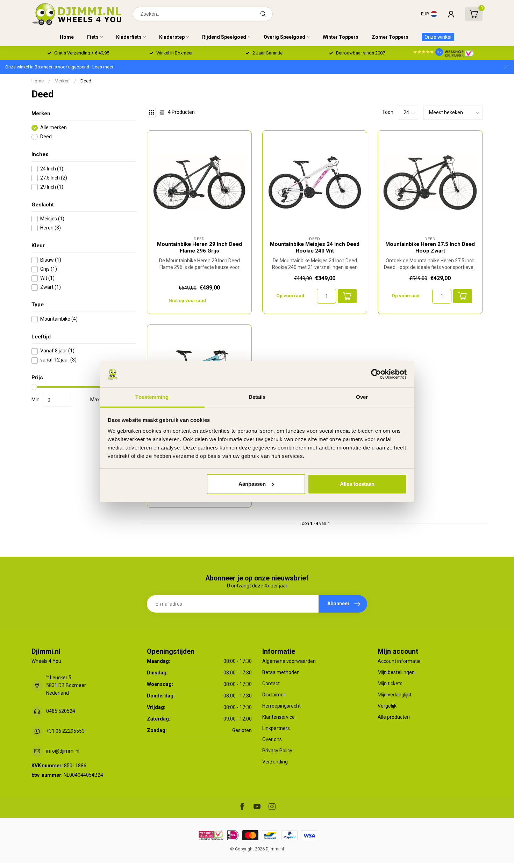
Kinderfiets (129, 37)
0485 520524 (60, 711)
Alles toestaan (357, 484)
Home (67, 37)
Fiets (93, 37)
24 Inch (51, 168)
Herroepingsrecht (281, 706)
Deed (85, 80)
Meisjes (52, 219)
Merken (62, 80)
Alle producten (394, 717)
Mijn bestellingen (396, 672)
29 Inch (51, 187)
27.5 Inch (53, 178)
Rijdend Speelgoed (224, 37)
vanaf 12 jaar (58, 360)
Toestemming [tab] (152, 397)
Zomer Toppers (390, 37)
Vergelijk (387, 706)
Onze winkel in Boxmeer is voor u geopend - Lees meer (59, 67)
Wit (47, 278)
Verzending (275, 762)
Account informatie (399, 661)
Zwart (50, 287)
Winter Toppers (340, 37)
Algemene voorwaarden (289, 661)
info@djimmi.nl (62, 751)
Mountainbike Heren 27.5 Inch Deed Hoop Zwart (430, 247)
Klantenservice (278, 717)
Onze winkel (437, 37)
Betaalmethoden (281, 672)
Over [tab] (362, 397)
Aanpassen (252, 484)
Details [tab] (257, 397)
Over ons (272, 739)
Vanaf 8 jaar (57, 351)
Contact (271, 683)
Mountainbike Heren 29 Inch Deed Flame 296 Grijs (199, 247)
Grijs (48, 269)
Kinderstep (172, 37)
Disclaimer (273, 694)
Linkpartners (276, 728)
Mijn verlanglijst (395, 694)
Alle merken (53, 128)
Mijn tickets (390, 683)
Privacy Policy (277, 750)
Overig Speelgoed (284, 37)
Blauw (50, 260)
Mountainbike (59, 319)
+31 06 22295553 (65, 731)
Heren (50, 228)
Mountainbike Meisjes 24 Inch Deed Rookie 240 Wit (314, 247)
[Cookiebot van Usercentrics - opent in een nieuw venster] (376, 374)
